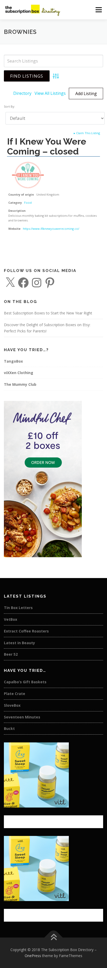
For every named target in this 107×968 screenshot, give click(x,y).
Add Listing (86, 93)
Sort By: (9, 106)
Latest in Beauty (19, 642)
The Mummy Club (20, 384)
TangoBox (13, 361)
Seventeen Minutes (22, 717)
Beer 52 (11, 654)
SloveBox (12, 705)
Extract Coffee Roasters (26, 631)
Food (28, 202)
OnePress (33, 955)
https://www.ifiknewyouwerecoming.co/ (51, 229)
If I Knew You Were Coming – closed (46, 146)
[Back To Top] (53, 937)
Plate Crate (14, 693)
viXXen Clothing (18, 372)
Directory (22, 93)
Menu (98, 10)
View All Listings (50, 93)
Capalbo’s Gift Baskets (25, 681)
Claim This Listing (87, 133)
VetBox (10, 619)
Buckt (9, 728)
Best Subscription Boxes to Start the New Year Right (48, 313)
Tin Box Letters (18, 607)
